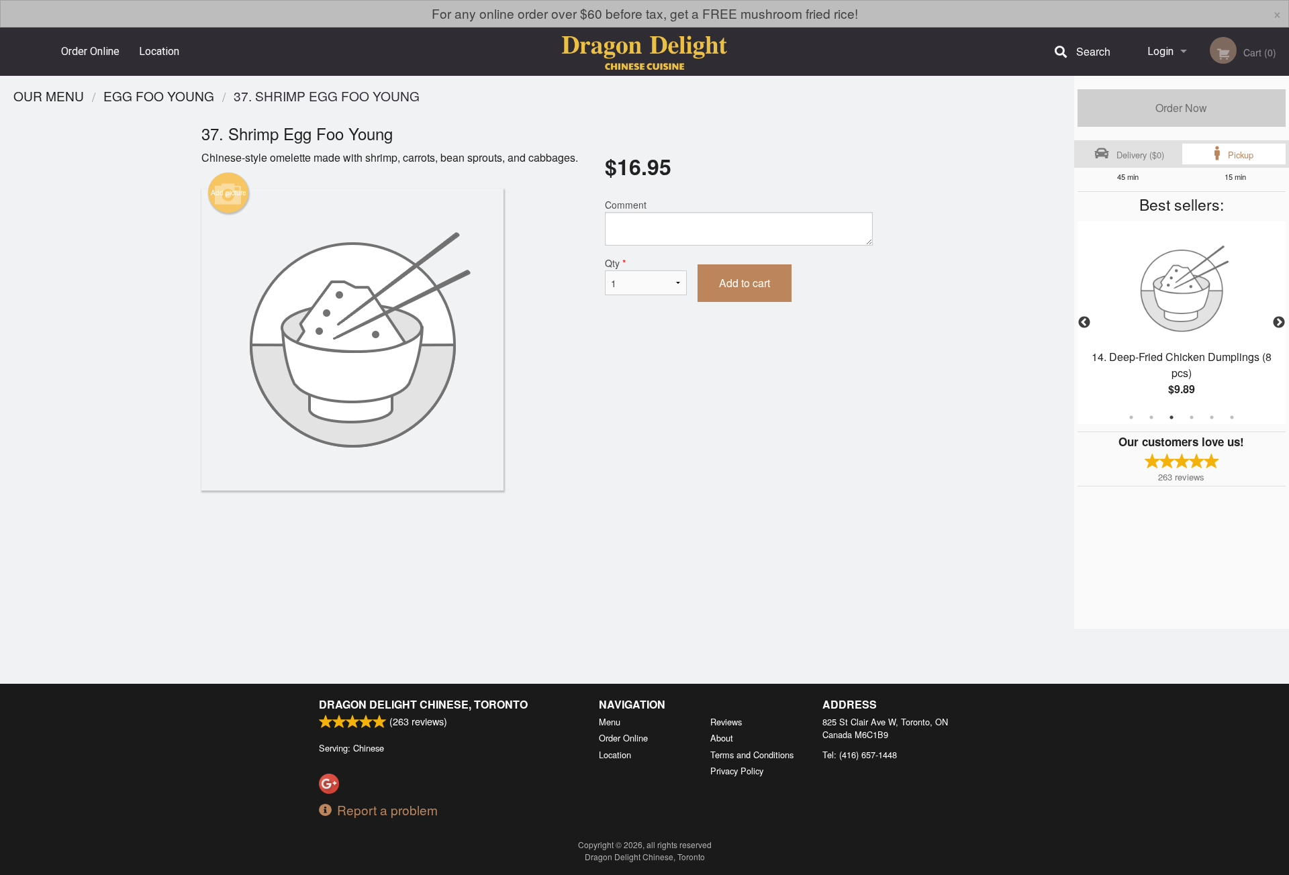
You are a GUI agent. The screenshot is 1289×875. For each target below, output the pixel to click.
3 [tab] (1171, 417)
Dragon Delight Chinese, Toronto (423, 704)
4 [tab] (1191, 417)
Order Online (90, 51)
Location (159, 51)
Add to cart (744, 283)
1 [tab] (1131, 417)
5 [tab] (1212, 417)
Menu (609, 721)
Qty (615, 263)
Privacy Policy (736, 770)
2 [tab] (1151, 417)
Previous (1084, 322)
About (721, 737)
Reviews (726, 721)
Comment (626, 204)
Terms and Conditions (752, 754)
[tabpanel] (1181, 323)
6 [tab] (1232, 417)
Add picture (228, 192)
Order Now (1181, 107)
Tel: (859, 754)
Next (1279, 322)
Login (1160, 51)
